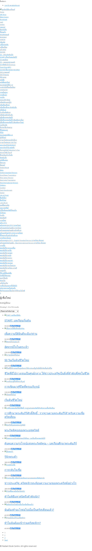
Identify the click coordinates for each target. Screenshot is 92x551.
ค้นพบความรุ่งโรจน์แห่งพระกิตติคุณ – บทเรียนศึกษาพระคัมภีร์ (40, 443)
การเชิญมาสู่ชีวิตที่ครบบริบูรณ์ (21, 386)
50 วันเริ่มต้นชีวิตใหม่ (16, 360)
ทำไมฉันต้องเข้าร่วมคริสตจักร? (22, 523)
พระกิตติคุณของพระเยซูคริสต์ (21, 430)
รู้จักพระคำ (10, 456)
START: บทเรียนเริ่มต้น (17, 320)
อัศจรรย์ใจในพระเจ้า (16, 347)
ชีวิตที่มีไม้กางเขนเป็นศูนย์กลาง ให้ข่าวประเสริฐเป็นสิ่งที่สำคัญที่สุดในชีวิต (46, 373)
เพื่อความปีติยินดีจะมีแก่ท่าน (20, 333)
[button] (15, 326)
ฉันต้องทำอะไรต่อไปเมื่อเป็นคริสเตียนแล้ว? (29, 509)
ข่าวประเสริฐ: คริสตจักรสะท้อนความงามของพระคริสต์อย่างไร (40, 483)
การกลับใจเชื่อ (12, 470)
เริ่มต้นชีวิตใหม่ (13, 400)
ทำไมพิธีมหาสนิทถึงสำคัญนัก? (22, 496)
